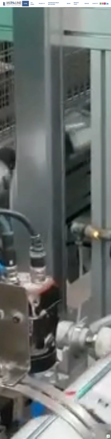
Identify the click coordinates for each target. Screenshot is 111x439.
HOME (25, 3)
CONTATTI (95, 3)
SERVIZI (87, 3)
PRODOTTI (42, 3)
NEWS (68, 3)
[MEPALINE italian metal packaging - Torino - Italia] (12, 3)
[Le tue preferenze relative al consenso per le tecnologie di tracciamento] (108, 436)
